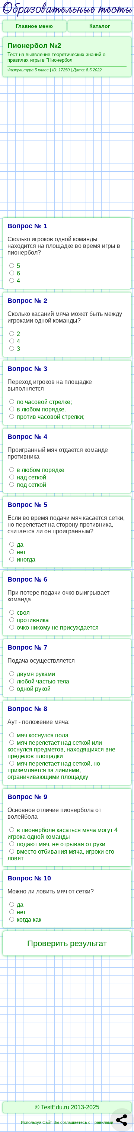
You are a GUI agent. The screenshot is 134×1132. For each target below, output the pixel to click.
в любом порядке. (40, 409)
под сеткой (30, 485)
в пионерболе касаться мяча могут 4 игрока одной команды (62, 833)
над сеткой (30, 477)
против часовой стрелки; (49, 417)
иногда (25, 559)
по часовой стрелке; (43, 402)
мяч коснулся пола (41, 735)
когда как (28, 919)
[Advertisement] (67, 147)
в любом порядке (39, 470)
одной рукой (33, 689)
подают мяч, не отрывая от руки (60, 844)
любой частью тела (42, 681)
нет (20, 552)
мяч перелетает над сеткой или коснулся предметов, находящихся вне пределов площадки (61, 749)
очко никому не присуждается (57, 627)
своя (22, 612)
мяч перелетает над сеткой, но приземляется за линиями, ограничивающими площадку (53, 770)
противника (32, 620)
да (19, 544)
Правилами (102, 1122)
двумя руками (35, 674)
